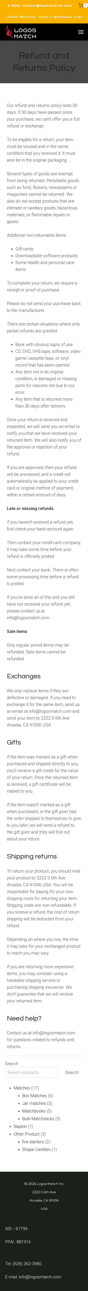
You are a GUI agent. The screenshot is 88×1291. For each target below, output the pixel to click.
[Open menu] (81, 32)
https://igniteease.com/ (61, 17)
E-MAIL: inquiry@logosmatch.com (40, 5)
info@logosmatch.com (40, 1276)
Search (11, 1063)
